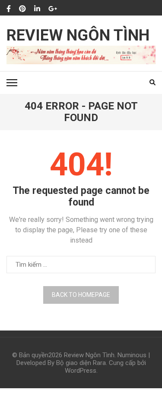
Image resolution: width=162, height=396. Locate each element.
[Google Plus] (52, 9)
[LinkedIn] (37, 9)
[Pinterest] (22, 9)
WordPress (80, 370)
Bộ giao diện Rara (81, 363)
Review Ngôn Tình (77, 35)
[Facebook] (8, 9)
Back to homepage (81, 294)
